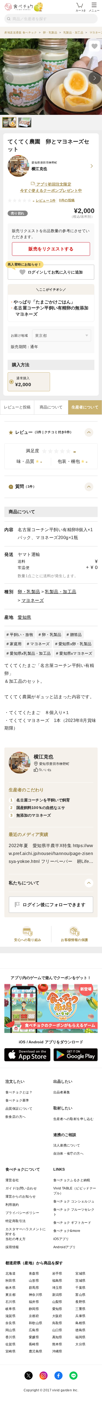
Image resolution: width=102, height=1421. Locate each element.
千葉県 (80, 1288)
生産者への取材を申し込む (73, 1119)
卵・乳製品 (29, 591)
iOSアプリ (61, 1239)
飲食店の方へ (15, 1117)
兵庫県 (80, 1316)
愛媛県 (34, 1337)
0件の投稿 (67, 200)
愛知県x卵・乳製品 (74, 644)
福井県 (34, 1302)
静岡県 (34, 1309)
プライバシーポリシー (22, 1213)
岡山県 (10, 1330)
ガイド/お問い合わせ (21, 1188)
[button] (51, 449)
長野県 (80, 1302)
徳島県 (80, 1330)
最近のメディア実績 (28, 834)
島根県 (80, 1323)
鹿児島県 (35, 1351)
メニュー (94, 10)
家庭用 (15, 644)
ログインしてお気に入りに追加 (55, 272)
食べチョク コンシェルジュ (74, 1201)
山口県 (57, 1330)
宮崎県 (10, 1351)
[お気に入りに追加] (94, 46)
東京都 (10, 1295)
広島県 (34, 1330)
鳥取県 (57, 1323)
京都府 (34, 1316)
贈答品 (76, 634)
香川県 (10, 1337)
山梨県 (57, 1302)
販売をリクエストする (51, 249)
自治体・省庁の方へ (68, 1153)
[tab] (17, 407)
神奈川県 (35, 1295)
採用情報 (12, 1247)
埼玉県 (57, 1288)
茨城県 (80, 1280)
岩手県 (57, 1273)
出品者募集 (61, 1092)
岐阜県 (10, 1309)
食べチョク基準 (17, 1100)
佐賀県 (10, 1344)
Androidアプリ (64, 1247)
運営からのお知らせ (20, 1196)
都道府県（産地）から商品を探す (34, 1263)
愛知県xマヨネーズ (75, 653)
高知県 (57, 1337)
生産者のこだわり (26, 790)
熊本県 (57, 1344)
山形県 (34, 1280)
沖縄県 (57, 1351)
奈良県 (10, 1323)
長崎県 (34, 1344)
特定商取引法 (15, 1221)
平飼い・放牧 (21, 634)
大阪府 (57, 1316)
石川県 (10, 1302)
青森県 (34, 1273)
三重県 (80, 1309)
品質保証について (18, 1109)
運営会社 (12, 1180)
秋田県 (10, 1280)
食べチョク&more (67, 1231)
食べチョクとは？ (18, 1092)
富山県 (80, 1295)
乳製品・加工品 (60, 591)
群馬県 (34, 1288)
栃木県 (10, 1288)
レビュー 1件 (46, 200)
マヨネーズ (32, 600)
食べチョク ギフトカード (72, 1223)
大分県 (80, 1344)
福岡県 (80, 1337)
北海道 (10, 1273)
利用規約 (12, 1205)
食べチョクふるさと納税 (71, 1180)
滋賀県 (10, 1316)
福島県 (57, 1280)
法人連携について (66, 1145)
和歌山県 (35, 1323)
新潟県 (57, 1295)
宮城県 (80, 1273)
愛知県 (24, 617)
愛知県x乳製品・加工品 (30, 653)
